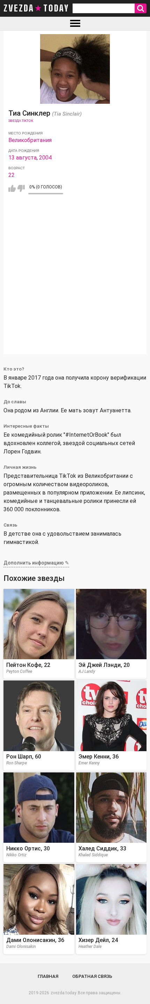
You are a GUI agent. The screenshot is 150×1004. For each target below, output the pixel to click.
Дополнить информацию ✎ (36, 563)
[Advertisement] (75, 279)
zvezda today (36, 8)
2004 (45, 157)
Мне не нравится (21, 188)
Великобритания (30, 140)
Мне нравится (12, 188)
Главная (48, 976)
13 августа (22, 157)
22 (11, 175)
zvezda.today (63, 992)
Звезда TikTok (20, 121)
